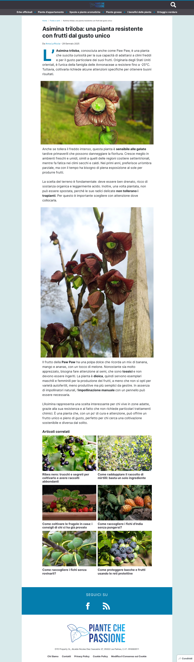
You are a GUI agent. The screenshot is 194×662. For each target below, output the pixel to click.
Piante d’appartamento (51, 12)
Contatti (66, 656)
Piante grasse (114, 12)
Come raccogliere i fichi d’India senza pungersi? (120, 525)
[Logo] (97, 4)
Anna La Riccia (53, 43)
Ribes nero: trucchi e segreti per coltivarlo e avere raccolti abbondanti (65, 478)
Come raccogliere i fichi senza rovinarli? (64, 571)
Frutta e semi (55, 21)
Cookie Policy (100, 656)
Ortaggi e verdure (167, 12)
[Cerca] (173, 5)
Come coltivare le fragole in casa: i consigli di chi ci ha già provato (67, 525)
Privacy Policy (81, 656)
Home (44, 21)
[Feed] (106, 606)
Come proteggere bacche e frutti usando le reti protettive (121, 571)
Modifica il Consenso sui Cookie (129, 656)
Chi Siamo (53, 656)
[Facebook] (87, 606)
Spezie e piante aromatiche (84, 12)
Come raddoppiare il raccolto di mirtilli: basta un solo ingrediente (122, 476)
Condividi (187, 658)
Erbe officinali (24, 12)
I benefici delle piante (139, 12)
